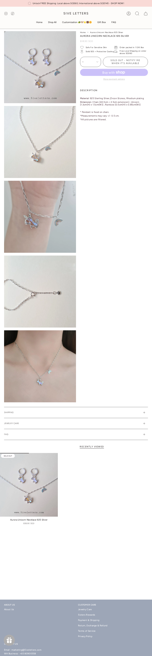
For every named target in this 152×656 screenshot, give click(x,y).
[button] (52, 22)
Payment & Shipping (88, 620)
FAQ (6, 434)
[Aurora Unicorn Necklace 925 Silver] (29, 485)
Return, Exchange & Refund (93, 625)
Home (83, 32)
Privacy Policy (85, 636)
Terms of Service (87, 631)
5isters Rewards (86, 615)
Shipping (9, 412)
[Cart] (145, 13)
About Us (9, 609)
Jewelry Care (11, 423)
